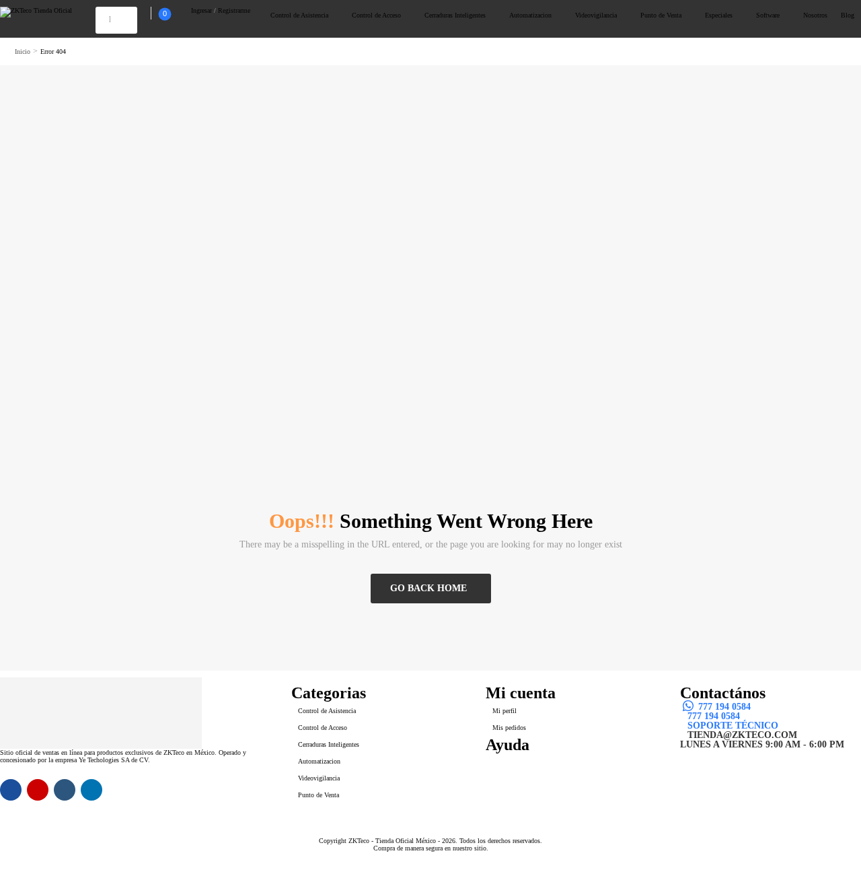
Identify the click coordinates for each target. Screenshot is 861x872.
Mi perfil (504, 710)
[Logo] (36, 12)
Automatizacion (530, 15)
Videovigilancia (596, 15)
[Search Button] (120, 19)
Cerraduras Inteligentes (455, 15)
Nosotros (815, 15)
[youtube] (64, 790)
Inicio (22, 51)
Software (768, 15)
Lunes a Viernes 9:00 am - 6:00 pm (762, 744)
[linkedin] (91, 790)
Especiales (719, 15)
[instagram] (37, 790)
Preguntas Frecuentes (547, 768)
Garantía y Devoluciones (554, 777)
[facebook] (11, 790)
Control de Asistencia (299, 15)
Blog (847, 15)
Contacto (512, 759)
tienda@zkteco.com (742, 735)
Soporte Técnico (732, 726)
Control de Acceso (376, 15)
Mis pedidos (509, 727)
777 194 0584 (724, 707)
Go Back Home (428, 588)
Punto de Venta (660, 15)
